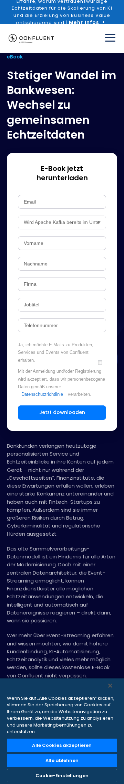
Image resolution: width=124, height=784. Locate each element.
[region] (62, 731)
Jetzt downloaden (62, 412)
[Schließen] (110, 686)
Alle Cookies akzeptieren (62, 745)
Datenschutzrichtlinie (42, 394)
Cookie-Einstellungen (62, 775)
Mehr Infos (84, 22)
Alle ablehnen (62, 760)
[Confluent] (31, 38)
